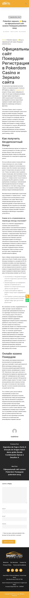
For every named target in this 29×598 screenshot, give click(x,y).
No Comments (22, 31)
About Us (5, 562)
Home (3, 40)
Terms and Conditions (19, 565)
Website (4, 523)
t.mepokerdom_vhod (14, 17)
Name (4, 508)
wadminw (7, 31)
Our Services (14, 562)
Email (4, 516)
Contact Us (23, 562)
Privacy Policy (7, 565)
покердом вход (19, 90)
